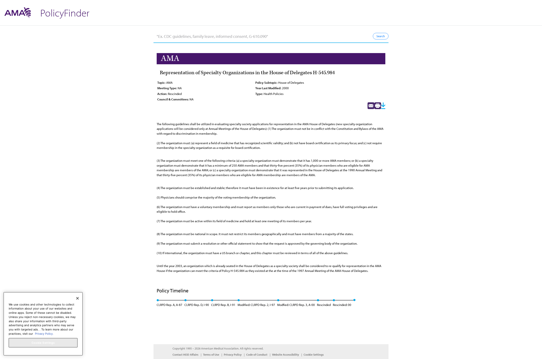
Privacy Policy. (44, 333)
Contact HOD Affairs (185, 354)
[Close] (77, 298)
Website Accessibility (285, 354)
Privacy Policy (233, 354)
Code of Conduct (256, 354)
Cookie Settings (314, 354)
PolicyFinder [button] (64, 12)
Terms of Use (211, 354)
